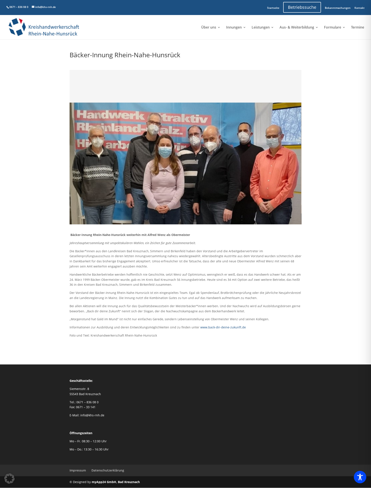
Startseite (273, 8)
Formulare (332, 28)
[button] (9, 478)
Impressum (78, 470)
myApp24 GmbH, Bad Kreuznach (116, 482)
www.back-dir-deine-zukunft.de (223, 327)
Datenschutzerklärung (107, 470)
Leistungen (261, 28)
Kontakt (359, 8)
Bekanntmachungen (338, 8)
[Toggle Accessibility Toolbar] (360, 477)
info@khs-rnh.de (92, 415)
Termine (357, 28)
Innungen (234, 28)
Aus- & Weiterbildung (297, 28)
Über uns (208, 28)
